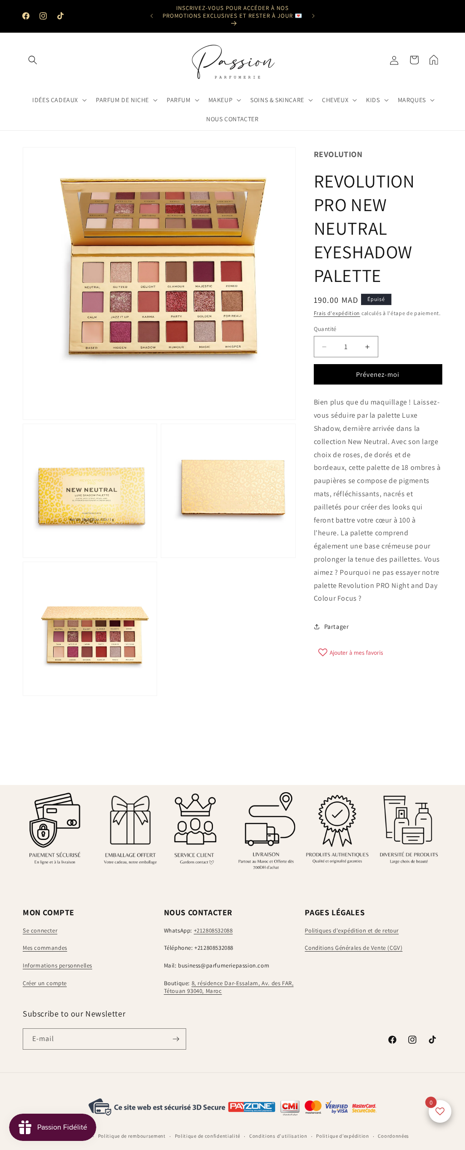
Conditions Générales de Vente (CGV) (353, 948)
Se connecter (40, 930)
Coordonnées (393, 1136)
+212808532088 (213, 930)
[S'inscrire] (176, 1039)
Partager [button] (336, 626)
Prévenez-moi (378, 374)
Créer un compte (45, 983)
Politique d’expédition (342, 1136)
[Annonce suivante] (313, 16)
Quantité (325, 329)
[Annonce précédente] (152, 16)
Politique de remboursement (132, 1136)
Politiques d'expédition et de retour (352, 930)
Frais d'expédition (337, 313)
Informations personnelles (57, 965)
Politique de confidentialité (208, 1136)
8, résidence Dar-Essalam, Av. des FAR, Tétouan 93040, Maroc (229, 987)
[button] (33, 60)
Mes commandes (45, 948)
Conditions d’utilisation (278, 1136)
